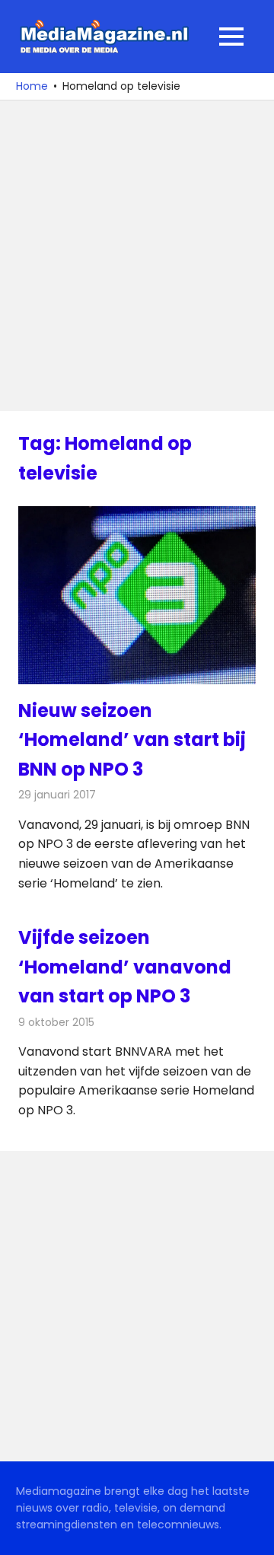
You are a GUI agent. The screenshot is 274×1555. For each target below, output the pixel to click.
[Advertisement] (137, 256)
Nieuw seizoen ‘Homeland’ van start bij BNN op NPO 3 (132, 740)
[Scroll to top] (251, 1532)
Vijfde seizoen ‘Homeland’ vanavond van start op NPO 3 (124, 967)
